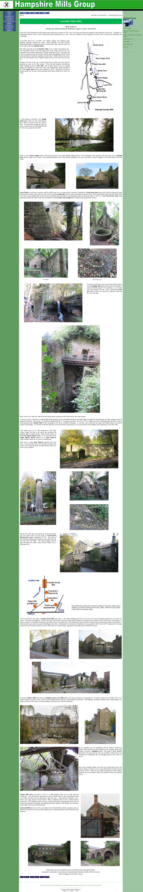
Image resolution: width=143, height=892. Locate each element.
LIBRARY (77, 885)
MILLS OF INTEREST (68, 885)
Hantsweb (125, 47)
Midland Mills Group (128, 39)
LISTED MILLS (83, 885)
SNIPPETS (99, 885)
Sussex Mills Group (127, 44)
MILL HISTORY (91, 885)
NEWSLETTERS (51, 885)
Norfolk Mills (126, 41)
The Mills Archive (127, 28)
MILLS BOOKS (59, 885)
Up (45, 885)
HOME (42, 885)
